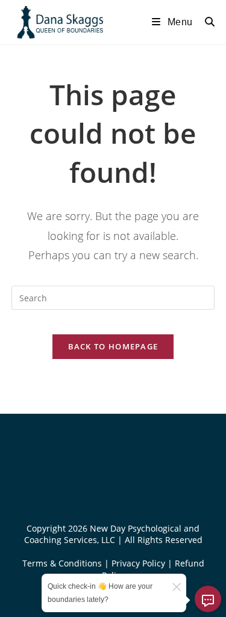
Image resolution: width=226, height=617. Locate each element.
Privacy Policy (139, 563)
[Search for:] (205, 22)
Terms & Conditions (63, 563)
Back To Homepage (113, 346)
